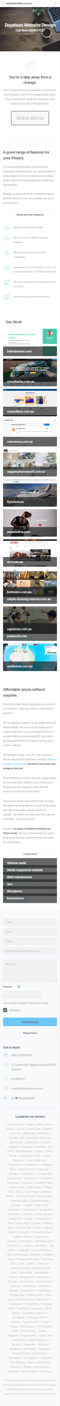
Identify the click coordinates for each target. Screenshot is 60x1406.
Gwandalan (45, 1209)
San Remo (23, 1308)
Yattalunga (44, 1371)
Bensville (44, 1133)
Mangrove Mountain (27, 1259)
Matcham (43, 1263)
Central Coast (14, 1124)
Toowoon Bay (27, 1331)
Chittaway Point (25, 1169)
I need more (30, 854)
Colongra (13, 1173)
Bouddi (45, 1142)
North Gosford (44, 1281)
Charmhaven (15, 1164)
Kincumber (24, 1232)
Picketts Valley (35, 1295)
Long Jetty (23, 1250)
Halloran (27, 1214)
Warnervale (29, 1349)
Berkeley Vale (16, 1137)
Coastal (29, 1124)
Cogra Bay (42, 1169)
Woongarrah (31, 1358)
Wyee (31, 1362)
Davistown (46, 1178)
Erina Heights (32, 1191)
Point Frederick (25, 1299)
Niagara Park (27, 1277)
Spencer (41, 1313)
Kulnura (11, 1241)
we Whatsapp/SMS (23, 1098)
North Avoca (27, 1281)
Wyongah (13, 1371)
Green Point (41, 1205)
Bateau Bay (29, 1133)
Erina (19, 1191)
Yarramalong (29, 1371)
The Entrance (27, 1326)
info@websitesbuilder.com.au (27, 1088)
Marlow (31, 1263)
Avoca (20, 1128)
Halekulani (14, 1214)
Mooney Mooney (20, 1268)
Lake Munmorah (43, 1241)
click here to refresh (38, 1003)
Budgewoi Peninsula (34, 1146)
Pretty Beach (43, 1299)
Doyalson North (43, 1182)
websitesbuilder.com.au (19, 3)
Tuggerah (13, 1335)
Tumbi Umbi (45, 1335)
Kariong (48, 1223)
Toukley (42, 1331)
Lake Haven (25, 1241)
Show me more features (30, 214)
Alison (39, 1124)
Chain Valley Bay (36, 1160)
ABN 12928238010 (21, 1055)
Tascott (44, 1322)
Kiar (10, 1227)
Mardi (21, 1263)
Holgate (28, 1218)
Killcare (38, 1227)
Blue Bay (45, 1137)
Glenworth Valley (40, 1200)
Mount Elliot (25, 1272)
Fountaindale (45, 1196)
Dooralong (13, 1182)
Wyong (27, 1367)
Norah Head (43, 1277)
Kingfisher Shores (22, 1236)
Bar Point (15, 1133)
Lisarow (27, 1245)
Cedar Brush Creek (29, 1155)
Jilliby (10, 1223)
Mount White (41, 1272)
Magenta (35, 1254)
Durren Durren (17, 1187)
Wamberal (14, 1349)
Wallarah (43, 1344)
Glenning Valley (19, 1200)
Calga (38, 1151)
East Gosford (34, 1187)
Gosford (28, 1205)
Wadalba (16, 1344)
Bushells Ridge (24, 1151)
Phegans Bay (17, 1295)
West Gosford (39, 1353)
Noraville (12, 1281)
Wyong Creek (41, 1367)
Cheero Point (32, 1164)
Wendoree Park (20, 1353)
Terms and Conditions (46, 1394)
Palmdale (44, 1286)
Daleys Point (14, 1178)
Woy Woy (46, 1358)
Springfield (18, 1317)
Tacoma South (30, 1322)
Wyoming (15, 1367)
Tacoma (15, 1322)
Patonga (13, 1290)
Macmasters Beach (17, 1254)
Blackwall (32, 1137)
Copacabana (27, 1173)
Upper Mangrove (38, 1340)
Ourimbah (15, 1286)
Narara (13, 1277)
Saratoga (37, 1308)
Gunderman (29, 1209)
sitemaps (52, 1385)
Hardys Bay (15, 1218)
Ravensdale (15, 1304)
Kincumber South (42, 1232)
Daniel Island (31, 1178)
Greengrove (14, 1209)
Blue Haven (16, 1142)
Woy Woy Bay (17, 1362)
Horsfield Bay (43, 1218)
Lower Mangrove (41, 1250)
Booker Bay (32, 1142)
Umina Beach (19, 1340)
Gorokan (16, 1205)
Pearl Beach (27, 1290)
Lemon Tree (13, 1245)
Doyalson (27, 1182)
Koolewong (41, 1236)
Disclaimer (15, 1010)
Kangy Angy (22, 1223)
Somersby (28, 1313)
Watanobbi (44, 1349)
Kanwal (36, 1223)
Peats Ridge (44, 1290)
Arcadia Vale (34, 1128)
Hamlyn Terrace (43, 1214)
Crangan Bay (44, 1173)
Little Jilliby (40, 1245)
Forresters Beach (25, 1196)
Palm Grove (30, 1286)
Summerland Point (37, 1317)
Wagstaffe (29, 1344)
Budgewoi (14, 1146)
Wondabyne (14, 1358)
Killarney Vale (23, 1227)
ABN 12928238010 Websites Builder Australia (26, 1389)
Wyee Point (43, 1362)
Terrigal (13, 1326)
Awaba (47, 1128)
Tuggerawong (28, 1335)
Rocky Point (31, 1304)
